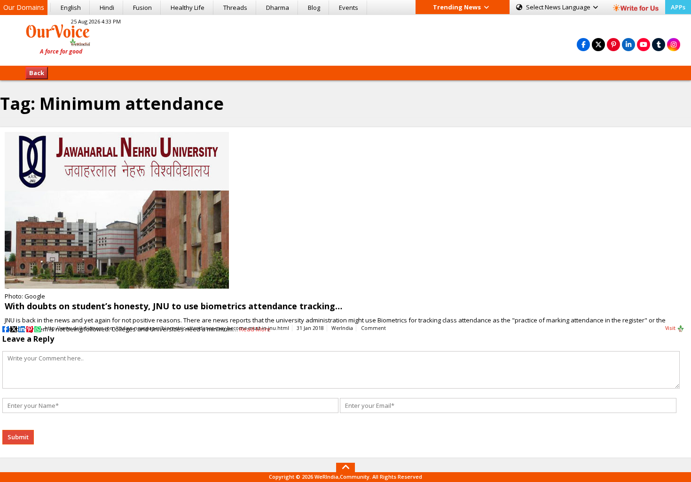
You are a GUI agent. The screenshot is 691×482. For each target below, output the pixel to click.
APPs (678, 7)
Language (559, 7)
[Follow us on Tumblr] (658, 44)
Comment (373, 328)
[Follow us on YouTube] (643, 44)
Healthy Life (187, 7)
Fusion (142, 7)
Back (36, 73)
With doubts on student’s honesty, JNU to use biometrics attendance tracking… (173, 306)
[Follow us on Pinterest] (613, 44)
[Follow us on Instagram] (673, 44)
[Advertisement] (345, 39)
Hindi (107, 7)
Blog (314, 7)
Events (348, 7)
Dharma (277, 7)
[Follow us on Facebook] (583, 44)
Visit (671, 328)
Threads (235, 7)
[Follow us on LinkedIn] (628, 44)
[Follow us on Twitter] (598, 44)
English (71, 7)
